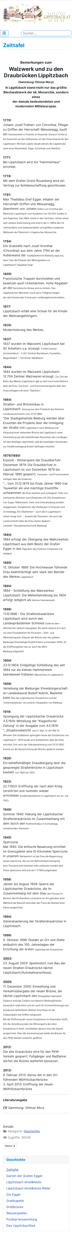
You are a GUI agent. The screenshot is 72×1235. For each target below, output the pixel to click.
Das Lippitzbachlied (20, 1225)
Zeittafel (12, 1170)
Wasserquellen (16, 1213)
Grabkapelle (15, 1201)
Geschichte (32, 1131)
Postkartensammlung (21, 1219)
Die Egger (13, 1194)
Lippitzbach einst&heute (23, 1182)
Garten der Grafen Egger (24, 1176)
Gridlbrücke (14, 1207)
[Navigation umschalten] (4, 33)
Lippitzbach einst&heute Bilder (28, 1188)
